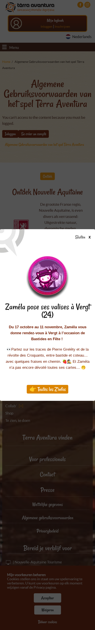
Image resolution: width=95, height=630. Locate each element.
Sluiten (80, 237)
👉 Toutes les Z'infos (47, 389)
